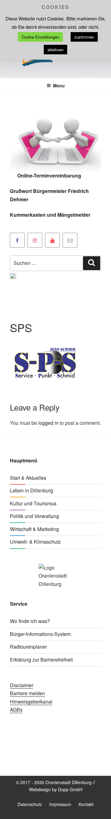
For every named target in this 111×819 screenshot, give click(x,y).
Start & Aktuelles (28, 477)
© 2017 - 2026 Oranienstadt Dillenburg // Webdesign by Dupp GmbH (55, 785)
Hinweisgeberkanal (31, 701)
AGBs (16, 709)
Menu (59, 85)
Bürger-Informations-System (40, 633)
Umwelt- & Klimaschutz (35, 541)
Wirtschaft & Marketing (34, 529)
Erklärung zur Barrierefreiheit (41, 659)
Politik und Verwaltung (34, 516)
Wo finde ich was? (30, 621)
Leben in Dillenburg (31, 490)
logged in (48, 422)
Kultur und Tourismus (33, 503)
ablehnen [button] (55, 49)
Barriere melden (27, 693)
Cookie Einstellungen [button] (40, 37)
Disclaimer (21, 685)
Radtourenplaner (28, 646)
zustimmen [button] (84, 37)
